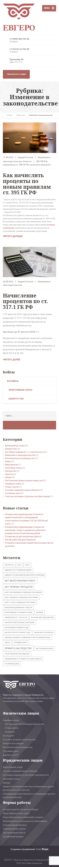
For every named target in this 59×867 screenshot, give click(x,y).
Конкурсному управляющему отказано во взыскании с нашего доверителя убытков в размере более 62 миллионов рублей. (25, 530)
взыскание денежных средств (18, 607)
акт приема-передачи (19, 587)
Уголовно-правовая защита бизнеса (22, 490)
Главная (9, 115)
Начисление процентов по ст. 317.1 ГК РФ (25, 301)
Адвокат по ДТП (10, 755)
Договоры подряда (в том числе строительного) (26, 775)
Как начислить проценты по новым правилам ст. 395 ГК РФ (27, 184)
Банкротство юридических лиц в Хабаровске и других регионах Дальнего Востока (28, 788)
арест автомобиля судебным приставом (23, 592)
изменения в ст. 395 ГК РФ (16, 165)
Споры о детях (12, 487)
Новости (27, 161)
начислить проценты (40, 165)
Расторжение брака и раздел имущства (24, 480)
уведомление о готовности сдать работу (23, 659)
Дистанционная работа (14, 833)
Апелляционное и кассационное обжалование (25, 821)
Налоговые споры (13, 468)
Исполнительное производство (20, 458)
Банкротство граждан (13, 743)
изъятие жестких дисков (42, 617)
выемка (39, 612)
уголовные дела (12, 664)
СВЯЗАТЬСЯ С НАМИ (16, 74)
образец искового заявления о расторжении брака (27, 637)
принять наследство (18, 648)
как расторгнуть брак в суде (17, 632)
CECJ (19, 565)
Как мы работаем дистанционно (20, 540)
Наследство (10, 471)
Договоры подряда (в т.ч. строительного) (24, 452)
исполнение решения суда (16, 628)
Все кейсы (12, 381)
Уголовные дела (12, 493)
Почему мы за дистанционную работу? (23, 536)
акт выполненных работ (20, 580)
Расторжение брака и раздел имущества (24, 724)
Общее (8, 477)
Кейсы (8, 461)
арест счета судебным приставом (20, 602)
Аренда (6, 783)
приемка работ (20, 643)
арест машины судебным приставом (21, 597)
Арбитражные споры (20, 390)
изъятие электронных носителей (19, 622)
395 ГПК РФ (41, 161)
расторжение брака (44, 649)
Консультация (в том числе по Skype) (20, 809)
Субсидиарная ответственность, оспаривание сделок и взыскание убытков (29, 795)
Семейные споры (13, 484)
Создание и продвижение (23, 849)
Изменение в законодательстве (20, 455)
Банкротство (16, 399)
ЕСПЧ (27, 565)
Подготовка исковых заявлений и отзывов (23, 817)
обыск (7, 643)
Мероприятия (11, 465)
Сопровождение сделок (14, 829)
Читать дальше (13, 236)
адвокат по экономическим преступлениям (24, 575)
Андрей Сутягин (25, 157)
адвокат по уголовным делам (18, 570)
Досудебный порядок (13, 836)
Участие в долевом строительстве (19, 739)
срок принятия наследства (17, 654)
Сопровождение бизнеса (15, 825)
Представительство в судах (16, 813)
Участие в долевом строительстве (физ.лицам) (27, 496)
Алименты (10, 732)
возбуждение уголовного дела (18, 612)
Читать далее (11, 359)
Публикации (20, 115)
